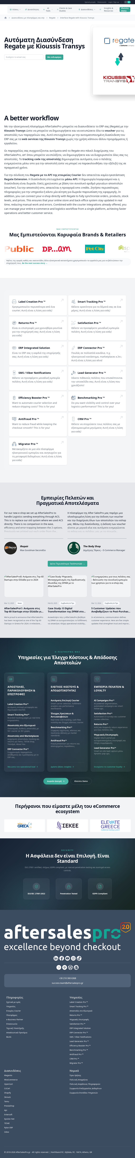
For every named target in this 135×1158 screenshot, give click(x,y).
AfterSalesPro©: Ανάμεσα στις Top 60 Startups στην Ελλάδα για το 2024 (23, 610)
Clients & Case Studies (65, 9)
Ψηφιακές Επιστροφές (79, 1019)
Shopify (7, 1092)
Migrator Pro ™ (28, 444)
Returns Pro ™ (27, 323)
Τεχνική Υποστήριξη (15, 1028)
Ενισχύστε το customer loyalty (108, 766)
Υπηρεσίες (10, 1006)
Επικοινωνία (102, 2)
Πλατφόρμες (11, 1015)
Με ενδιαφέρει (54, 57)
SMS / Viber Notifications (34, 373)
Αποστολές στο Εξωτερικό (81, 1011)
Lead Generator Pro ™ (92, 373)
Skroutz (7, 1097)
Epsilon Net (9, 1119)
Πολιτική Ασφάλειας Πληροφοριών (85, 1084)
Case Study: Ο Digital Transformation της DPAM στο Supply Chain (66, 610)
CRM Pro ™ (84, 419)
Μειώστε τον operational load (21, 766)
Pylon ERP (8, 1127)
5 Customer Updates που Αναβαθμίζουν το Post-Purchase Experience (110, 610)
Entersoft (8, 1114)
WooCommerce (11, 1079)
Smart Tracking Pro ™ (91, 301)
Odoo (6, 1132)
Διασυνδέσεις (87, 9)
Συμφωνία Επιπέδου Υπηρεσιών (84, 1092)
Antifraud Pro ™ (28, 419)
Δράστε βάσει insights (61, 766)
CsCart (7, 1088)
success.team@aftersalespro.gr (67, 983)
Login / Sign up (113, 2)
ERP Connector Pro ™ (91, 348)
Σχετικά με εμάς (90, 2)
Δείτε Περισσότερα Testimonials (67, 563)
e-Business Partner (14, 1019)
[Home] (5, 17)
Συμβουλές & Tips (67, 603)
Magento (8, 1075)
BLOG (8, 1037)
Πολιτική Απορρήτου (79, 1079)
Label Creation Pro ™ (31, 301)
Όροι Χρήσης (75, 1075)
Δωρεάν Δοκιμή (54, 781)
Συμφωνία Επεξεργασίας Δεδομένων (86, 1088)
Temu (6, 1101)
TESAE (7, 1123)
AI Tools (48, 9)
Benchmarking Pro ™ (91, 398)
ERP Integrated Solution (34, 348)
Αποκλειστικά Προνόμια (16, 1032)
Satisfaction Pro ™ (89, 323)
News (20, 603)
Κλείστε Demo (125, 9)
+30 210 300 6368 (67, 978)
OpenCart (8, 1084)
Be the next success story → (34, 263)
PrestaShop (9, 1106)
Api (5, 1110)
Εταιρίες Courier (13, 1011)
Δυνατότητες (33, 9)
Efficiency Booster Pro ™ (34, 398)
